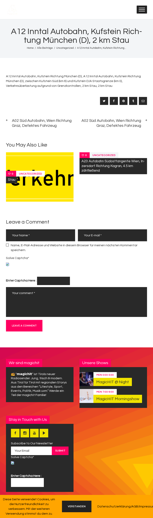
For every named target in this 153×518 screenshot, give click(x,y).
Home (30, 48)
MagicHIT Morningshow (117, 399)
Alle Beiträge (45, 48)
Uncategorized (65, 48)
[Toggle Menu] (142, 9)
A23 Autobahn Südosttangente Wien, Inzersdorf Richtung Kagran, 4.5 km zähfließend (113, 165)
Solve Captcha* (17, 258)
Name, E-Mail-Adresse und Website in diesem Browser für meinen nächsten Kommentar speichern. (74, 248)
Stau (11, 180)
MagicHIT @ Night (112, 382)
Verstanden (77, 506)
